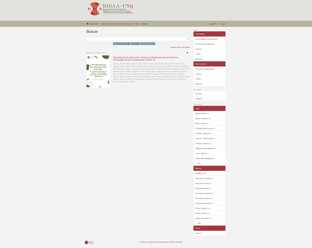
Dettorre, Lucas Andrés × (121, 44)
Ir (187, 39)
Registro (198, 98)
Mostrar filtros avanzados (180, 47)
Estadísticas (163, 242)
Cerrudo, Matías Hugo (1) (205, 138)
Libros (137, 24)
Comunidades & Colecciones (206, 39)
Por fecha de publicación (204, 44)
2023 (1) (198, 233)
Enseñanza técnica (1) (204, 198)
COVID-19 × (135, 44)
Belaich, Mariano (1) (203, 118)
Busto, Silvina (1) (202, 123)
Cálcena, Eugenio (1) (203, 143)
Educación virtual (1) (203, 183)
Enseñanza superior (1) (204, 193)
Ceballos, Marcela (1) (203, 133)
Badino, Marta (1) (202, 113)
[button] (213, 24)
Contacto (143, 242)
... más (198, 163)
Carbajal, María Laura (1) (205, 128)
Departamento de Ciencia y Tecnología (116, 24)
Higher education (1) (203, 218)
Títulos (198, 54)
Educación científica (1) (204, 178)
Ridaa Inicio (93, 24)
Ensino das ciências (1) (204, 203)
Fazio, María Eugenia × (147, 44)
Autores (198, 49)
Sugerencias (153, 242)
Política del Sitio (176, 242)
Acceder (198, 93)
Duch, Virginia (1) (202, 153)
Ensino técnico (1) (202, 213)
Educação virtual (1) (203, 188)
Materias (198, 59)
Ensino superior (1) (202, 208)
